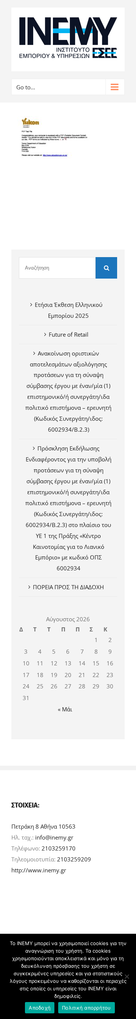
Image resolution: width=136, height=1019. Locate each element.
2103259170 (59, 848)
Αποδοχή (40, 1008)
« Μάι (65, 709)
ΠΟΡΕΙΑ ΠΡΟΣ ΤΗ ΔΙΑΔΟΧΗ (68, 587)
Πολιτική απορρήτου (86, 1008)
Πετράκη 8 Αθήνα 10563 (43, 826)
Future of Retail (68, 334)
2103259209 (74, 859)
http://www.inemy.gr (38, 870)
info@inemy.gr (54, 837)
